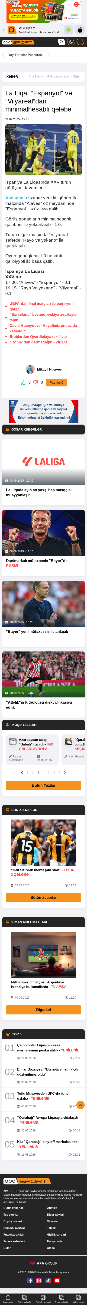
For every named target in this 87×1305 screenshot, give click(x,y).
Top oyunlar (11, 1214)
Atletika (52, 1208)
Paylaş (55, 382)
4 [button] (43, 772)
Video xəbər (78, 1302)
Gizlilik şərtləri (56, 1234)
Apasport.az (17, 197)
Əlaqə (51, 1248)
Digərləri (43, 1010)
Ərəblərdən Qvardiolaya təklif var (38, 337)
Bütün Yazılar (43, 785)
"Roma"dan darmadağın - (38, 342)
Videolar (52, 1221)
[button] (22, 772)
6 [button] (54, 772)
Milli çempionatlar (58, 76)
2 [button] (33, 772)
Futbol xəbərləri (13, 1234)
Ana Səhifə (36, 76)
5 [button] (49, 772)
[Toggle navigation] (80, 42)
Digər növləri (55, 1214)
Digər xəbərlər (61, 1302)
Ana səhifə (8, 1302)
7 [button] (59, 772)
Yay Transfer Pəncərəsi (25, 55)
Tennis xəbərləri (14, 1241)
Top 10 (51, 1228)
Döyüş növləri (12, 1221)
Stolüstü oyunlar (14, 1228)
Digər (7, 1248)
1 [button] (27, 772)
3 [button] (38, 772)
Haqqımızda (55, 1241)
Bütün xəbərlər (43, 898)
